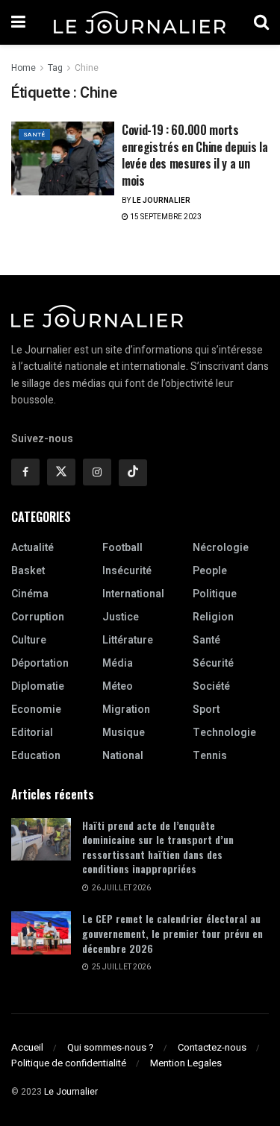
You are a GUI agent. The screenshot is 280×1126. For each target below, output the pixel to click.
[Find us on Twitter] (61, 472)
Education (35, 756)
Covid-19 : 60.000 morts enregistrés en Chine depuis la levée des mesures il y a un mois (194, 155)
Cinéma (30, 594)
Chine (87, 68)
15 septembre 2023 (165, 217)
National (122, 756)
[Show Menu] (18, 22)
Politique (215, 594)
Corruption (37, 617)
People (210, 571)
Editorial (32, 732)
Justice (120, 617)
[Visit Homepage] (139, 22)
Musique (123, 732)
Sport (206, 709)
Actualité (32, 548)
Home (23, 68)
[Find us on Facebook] (25, 472)
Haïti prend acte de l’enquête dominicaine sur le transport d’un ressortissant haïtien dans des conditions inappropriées (158, 847)
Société (211, 686)
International (133, 594)
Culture (28, 640)
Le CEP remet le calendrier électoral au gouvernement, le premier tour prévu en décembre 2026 (172, 932)
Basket (28, 571)
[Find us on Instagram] (97, 472)
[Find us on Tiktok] (133, 472)
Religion (213, 617)
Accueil (27, 1047)
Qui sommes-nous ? (110, 1047)
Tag (55, 68)
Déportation (40, 663)
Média (117, 663)
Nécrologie (221, 548)
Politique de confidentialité (68, 1063)
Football (122, 548)
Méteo (117, 686)
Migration (126, 709)
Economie (36, 709)
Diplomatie (37, 686)
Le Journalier (161, 200)
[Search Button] (261, 22)
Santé (34, 134)
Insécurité (127, 571)
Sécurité (213, 663)
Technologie (224, 732)
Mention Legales (186, 1063)
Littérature (127, 640)
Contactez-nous (212, 1047)
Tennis (210, 756)
